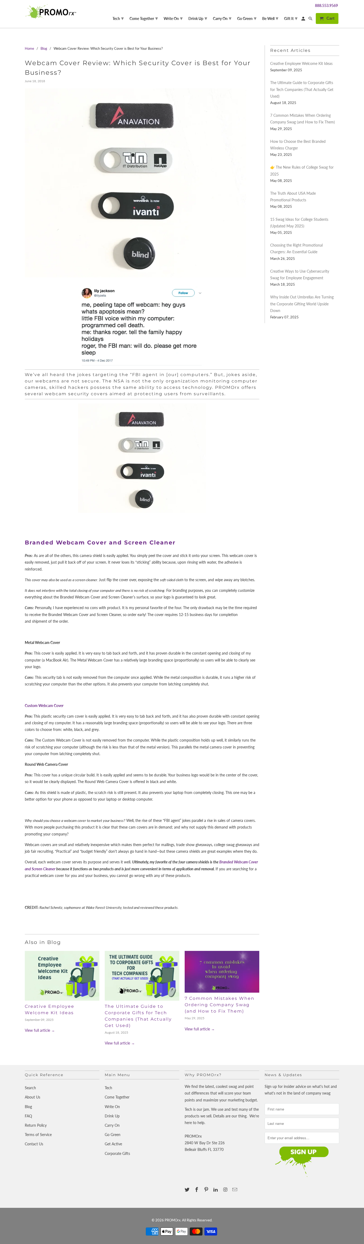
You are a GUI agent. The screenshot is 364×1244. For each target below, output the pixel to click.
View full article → (40, 1030)
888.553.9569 (326, 5)
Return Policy (36, 1125)
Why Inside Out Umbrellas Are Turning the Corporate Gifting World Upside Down (302, 304)
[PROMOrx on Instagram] (226, 1189)
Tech (108, 1087)
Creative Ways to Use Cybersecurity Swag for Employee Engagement (299, 274)
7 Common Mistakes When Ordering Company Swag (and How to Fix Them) (219, 1005)
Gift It (290, 18)
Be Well (270, 18)
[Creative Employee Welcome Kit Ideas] (62, 976)
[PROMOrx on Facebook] (197, 1189)
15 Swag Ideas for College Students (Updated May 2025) (299, 222)
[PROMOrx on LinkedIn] (216, 1189)
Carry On (112, 1125)
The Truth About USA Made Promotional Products (293, 196)
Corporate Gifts (117, 1153)
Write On (112, 1106)
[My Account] (303, 19)
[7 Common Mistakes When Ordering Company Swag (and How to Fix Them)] (222, 972)
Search (30, 1087)
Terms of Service (38, 1134)
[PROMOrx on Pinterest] (207, 1189)
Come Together (117, 1097)
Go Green (112, 1134)
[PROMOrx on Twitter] (188, 1189)
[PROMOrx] (52, 11)
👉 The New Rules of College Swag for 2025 (302, 170)
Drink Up (112, 1116)
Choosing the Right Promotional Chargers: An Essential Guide (296, 248)
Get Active (113, 1144)
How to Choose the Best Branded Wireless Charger (298, 144)
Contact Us (34, 1144)
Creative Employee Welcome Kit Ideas (301, 63)
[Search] (311, 19)
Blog (28, 1106)
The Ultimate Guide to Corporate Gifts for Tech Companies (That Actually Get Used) (301, 89)
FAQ (28, 1116)
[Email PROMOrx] (235, 1189)
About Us (32, 1097)
